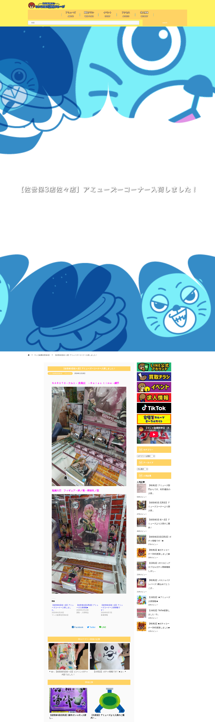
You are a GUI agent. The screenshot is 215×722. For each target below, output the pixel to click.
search (164, 23)
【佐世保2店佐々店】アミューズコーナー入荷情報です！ (112, 607)
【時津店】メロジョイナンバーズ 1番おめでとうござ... (159, 584)
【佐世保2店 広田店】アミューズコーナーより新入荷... (159, 506)
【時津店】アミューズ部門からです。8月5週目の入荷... (159, 489)
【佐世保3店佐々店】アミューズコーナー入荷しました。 (63, 607)
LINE (103, 627)
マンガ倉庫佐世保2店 (55, 373)
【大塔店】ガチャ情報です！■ (106, 672)
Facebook (78, 627)
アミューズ (68, 373)
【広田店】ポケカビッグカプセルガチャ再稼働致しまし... (159, 567)
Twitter (92, 627)
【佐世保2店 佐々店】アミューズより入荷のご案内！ (159, 524)
